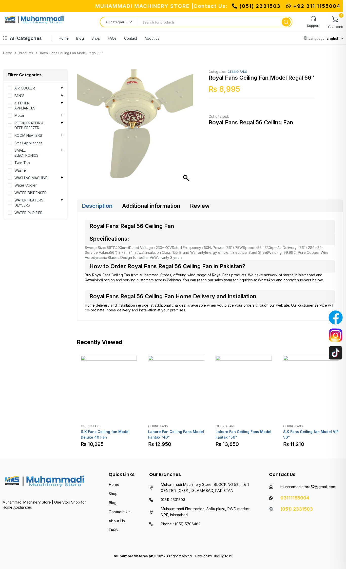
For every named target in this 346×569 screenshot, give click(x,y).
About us (152, 38)
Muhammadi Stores (155, 275)
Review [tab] (199, 205)
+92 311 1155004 (315, 6)
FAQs (112, 38)
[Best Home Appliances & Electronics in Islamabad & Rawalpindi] (34, 21)
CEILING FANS (237, 72)
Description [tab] (97, 205)
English (332, 38)
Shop (95, 38)
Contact (130, 38)
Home (64, 38)
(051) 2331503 (260, 6)
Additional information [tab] (151, 205)
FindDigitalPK (223, 556)
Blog (80, 38)
